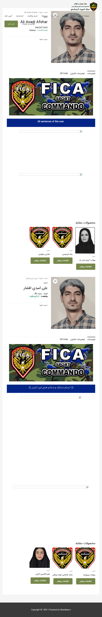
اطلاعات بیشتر (86, 266)
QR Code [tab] (64, 73)
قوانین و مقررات (28, 23)
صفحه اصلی (84, 15)
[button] (11, 24)
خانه (46, 278)
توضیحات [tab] (91, 73)
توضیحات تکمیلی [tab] (77, 73)
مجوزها (45, 15)
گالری (64, 15)
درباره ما (54, 15)
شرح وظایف (32, 15)
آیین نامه (8, 15)
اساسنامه (19, 15)
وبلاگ (72, 15)
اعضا (41, 39)
